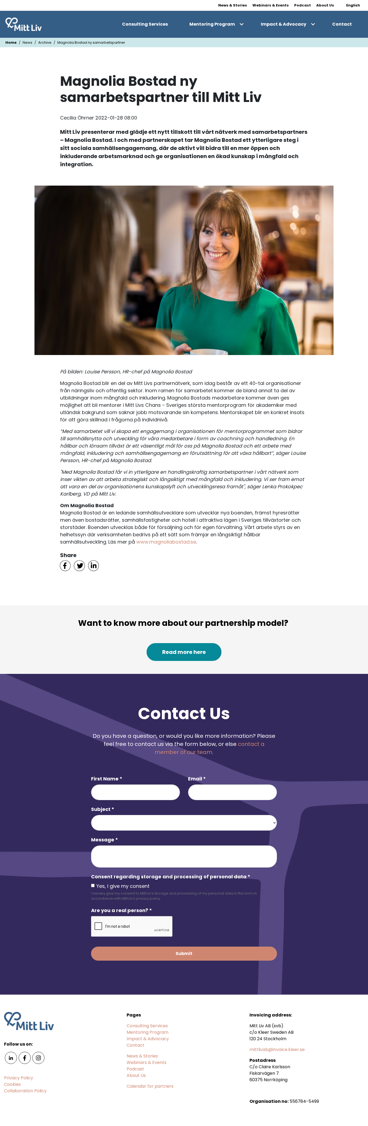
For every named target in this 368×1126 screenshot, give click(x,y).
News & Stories (232, 5)
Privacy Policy (18, 1078)
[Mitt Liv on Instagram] (38, 1058)
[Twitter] (79, 565)
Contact (342, 24)
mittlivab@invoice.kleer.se (277, 1049)
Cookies (12, 1084)
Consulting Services (145, 24)
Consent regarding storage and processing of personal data (170, 876)
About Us (325, 5)
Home (11, 42)
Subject (102, 809)
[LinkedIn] (93, 565)
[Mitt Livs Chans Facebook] (25, 1058)
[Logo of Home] (23, 24)
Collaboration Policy (25, 1091)
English (353, 5)
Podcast (302, 5)
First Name (106, 778)
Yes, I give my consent (123, 886)
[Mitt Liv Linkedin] (11, 1058)
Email (197, 778)
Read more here (184, 652)
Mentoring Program (212, 24)
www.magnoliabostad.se (166, 541)
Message (104, 839)
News (27, 42)
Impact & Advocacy (283, 24)
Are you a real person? (121, 910)
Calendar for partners (150, 1086)
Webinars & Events (270, 5)
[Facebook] (65, 565)
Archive (44, 42)
